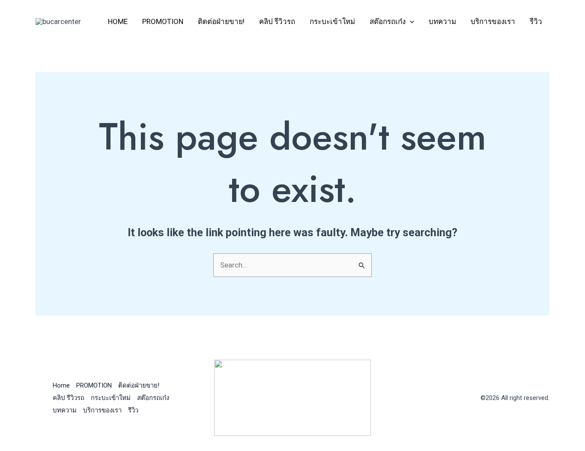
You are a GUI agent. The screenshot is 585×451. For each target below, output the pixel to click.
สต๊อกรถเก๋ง (388, 21)
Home (118, 21)
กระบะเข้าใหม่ (332, 21)
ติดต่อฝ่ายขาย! (221, 21)
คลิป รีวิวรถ (277, 21)
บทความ (442, 21)
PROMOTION (162, 21)
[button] (410, 21)
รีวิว (536, 21)
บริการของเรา (493, 21)
